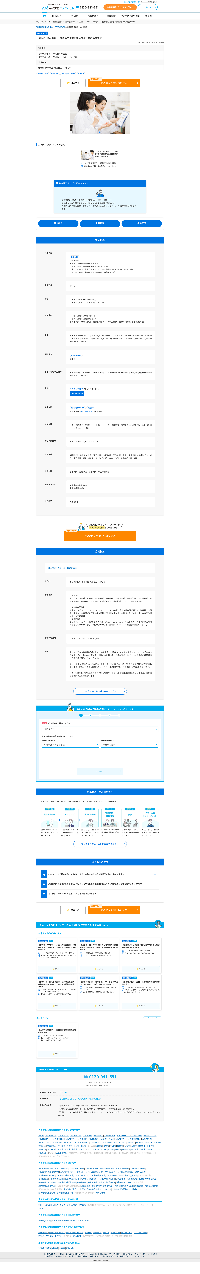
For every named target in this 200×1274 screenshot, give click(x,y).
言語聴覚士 (71, 1256)
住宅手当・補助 (43, 74)
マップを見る (76, 393)
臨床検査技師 (57, 22)
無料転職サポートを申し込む (119, 7)
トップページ (44, 15)
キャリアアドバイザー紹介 (130, 15)
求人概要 (58, 222)
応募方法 (141, 222)
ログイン (147, 7)
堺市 (88, 22)
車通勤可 (81, 74)
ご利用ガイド (56, 15)
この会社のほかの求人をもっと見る (100, 691)
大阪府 (81, 22)
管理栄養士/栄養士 (123, 1256)
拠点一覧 (148, 15)
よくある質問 (152, 1254)
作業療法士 (60, 1256)
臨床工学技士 (95, 1256)
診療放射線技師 (108, 1256)
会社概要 (100, 222)
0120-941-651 (87, 7)
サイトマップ (140, 1254)
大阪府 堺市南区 (76, 389)
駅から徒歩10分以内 (68, 74)
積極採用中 (54, 74)
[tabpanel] (100, 113)
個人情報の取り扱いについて (100, 1254)
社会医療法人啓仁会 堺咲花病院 (62, 568)
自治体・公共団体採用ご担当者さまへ (73, 1254)
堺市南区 (95, 22)
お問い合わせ (127, 1254)
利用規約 (116, 1254)
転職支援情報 (111, 15)
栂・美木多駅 (86, 411)
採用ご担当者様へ (130, 2)
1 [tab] (100, 133)
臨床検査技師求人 (70, 22)
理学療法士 (49, 1256)
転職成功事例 (93, 15)
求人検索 (74, 15)
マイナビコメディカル (43, 22)
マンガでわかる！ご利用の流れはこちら (100, 843)
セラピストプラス (139, 1256)
